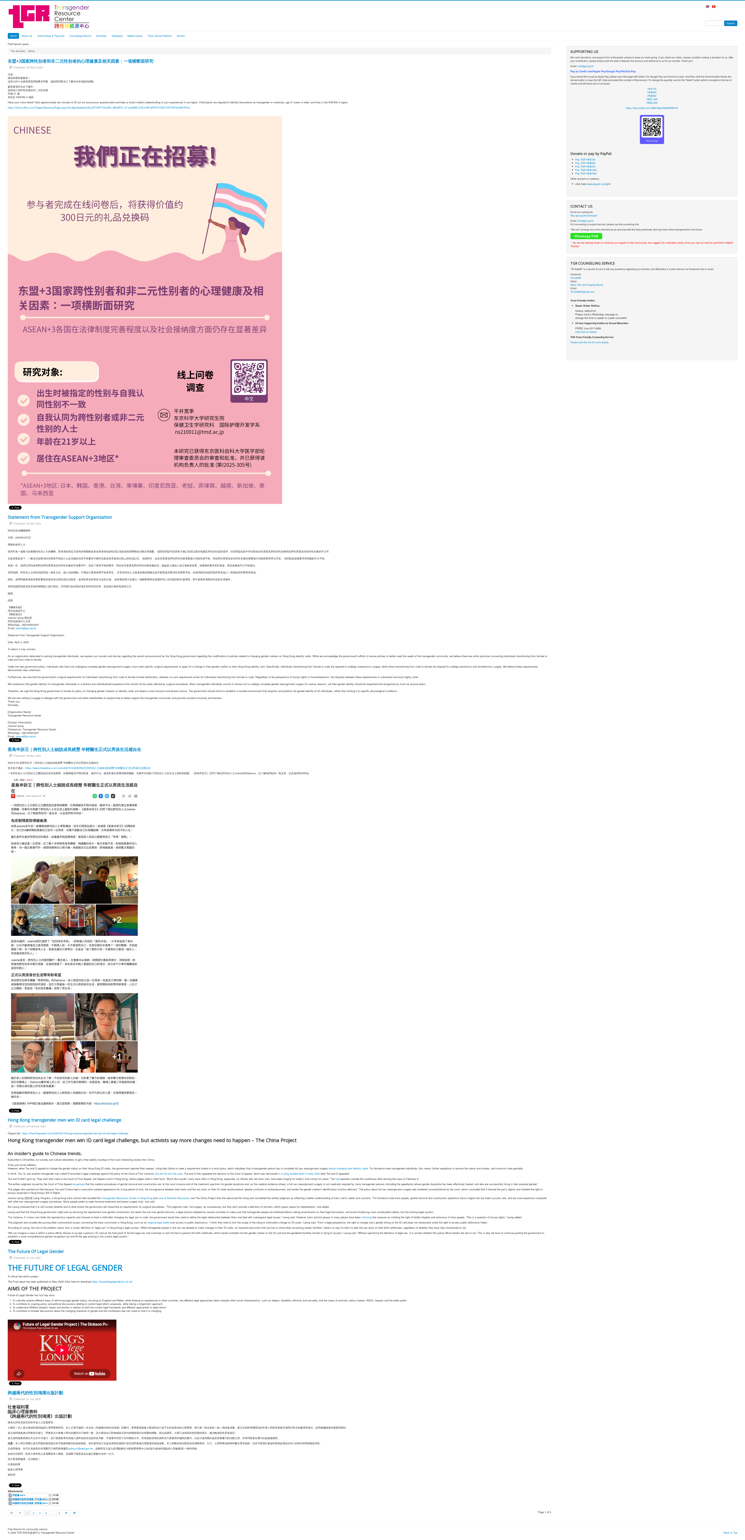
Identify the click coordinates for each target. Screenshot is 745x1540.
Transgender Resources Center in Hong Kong (126, 1198)
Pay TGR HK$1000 (586, 170)
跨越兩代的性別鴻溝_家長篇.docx (30, 1503)
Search (731, 23)
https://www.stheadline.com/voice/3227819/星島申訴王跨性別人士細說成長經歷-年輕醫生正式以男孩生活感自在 (88, 768)
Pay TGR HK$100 (585, 159)
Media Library (135, 36)
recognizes (78, 1184)
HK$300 (651, 92)
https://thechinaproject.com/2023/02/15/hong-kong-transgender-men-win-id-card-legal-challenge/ (75, 1133)
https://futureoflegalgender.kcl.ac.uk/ (112, 1281)
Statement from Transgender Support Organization (60, 517)
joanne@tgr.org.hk (26, 628)
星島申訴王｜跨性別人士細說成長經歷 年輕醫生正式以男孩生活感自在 (74, 749)
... (53, 1513)
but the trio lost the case (169, 1173)
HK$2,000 (652, 102)
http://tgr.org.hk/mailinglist (583, 215)
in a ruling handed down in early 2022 (299, 1173)
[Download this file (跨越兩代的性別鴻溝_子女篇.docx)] (10, 1499)
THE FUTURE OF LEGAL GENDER (65, 1267)
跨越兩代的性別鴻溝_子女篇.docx (30, 1499)
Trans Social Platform (160, 36)
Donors (181, 36)
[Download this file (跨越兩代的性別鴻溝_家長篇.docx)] (10, 1503)
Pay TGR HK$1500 (586, 173)
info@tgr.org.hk (585, 66)
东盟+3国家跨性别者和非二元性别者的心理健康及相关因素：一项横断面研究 (80, 61)
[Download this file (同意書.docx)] (10, 1495)
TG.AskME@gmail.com (582, 291)
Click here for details (586, 331)
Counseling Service (80, 36)
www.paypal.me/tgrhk (599, 184)
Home (13, 36)
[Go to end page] (75, 1513)
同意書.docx (18, 1495)
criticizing (366, 1217)
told (337, 1179)
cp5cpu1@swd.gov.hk (80, 1448)
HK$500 (651, 95)
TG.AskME (575, 277)
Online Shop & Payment (50, 36)
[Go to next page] (67, 1513)
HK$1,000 (652, 99)
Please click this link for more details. (589, 342)
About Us (27, 36)
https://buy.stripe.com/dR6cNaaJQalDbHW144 (652, 108)
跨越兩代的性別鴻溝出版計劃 (35, 1392)
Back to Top (730, 1532)
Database (117, 36)
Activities (101, 36)
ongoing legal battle (158, 1222)
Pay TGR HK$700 (585, 166)
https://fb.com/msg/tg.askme (586, 284)
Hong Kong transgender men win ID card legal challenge (64, 1120)
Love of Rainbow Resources (173, 1198)
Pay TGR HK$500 (585, 163)
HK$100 (652, 88)
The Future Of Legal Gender (36, 1251)
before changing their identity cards (348, 1168)
